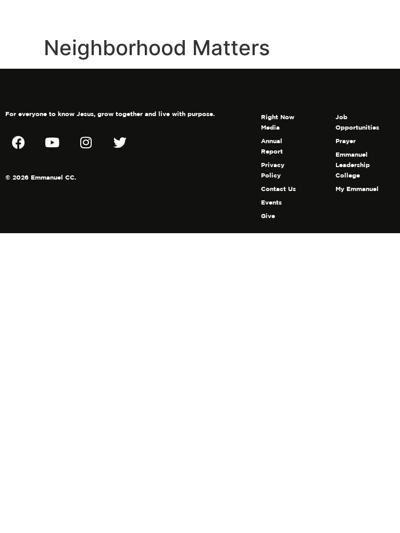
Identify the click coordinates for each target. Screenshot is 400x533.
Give (268, 216)
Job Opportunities (357, 122)
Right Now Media (277, 122)
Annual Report (272, 146)
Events (271, 202)
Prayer (345, 141)
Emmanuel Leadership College (352, 164)
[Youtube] (52, 142)
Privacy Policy (272, 170)
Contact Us (278, 189)
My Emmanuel (357, 189)
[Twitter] (120, 142)
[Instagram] (86, 142)
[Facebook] (18, 142)
